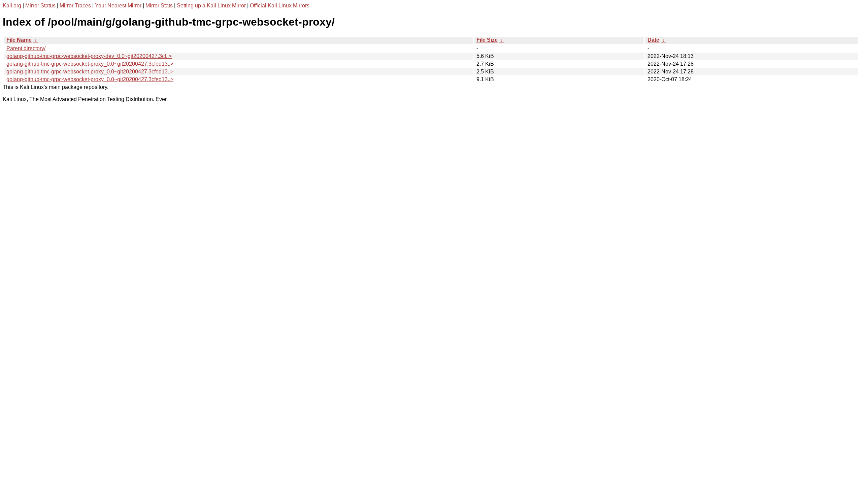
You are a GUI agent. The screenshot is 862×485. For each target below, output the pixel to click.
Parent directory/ (25, 48)
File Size (487, 40)
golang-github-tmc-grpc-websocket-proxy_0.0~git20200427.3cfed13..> (89, 64)
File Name (19, 40)
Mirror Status (40, 5)
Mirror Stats (159, 5)
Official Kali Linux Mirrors (279, 5)
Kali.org (12, 5)
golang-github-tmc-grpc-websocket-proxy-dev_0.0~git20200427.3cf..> (89, 56)
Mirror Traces (75, 5)
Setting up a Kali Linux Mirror (211, 5)
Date (653, 40)
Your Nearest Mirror (118, 5)
